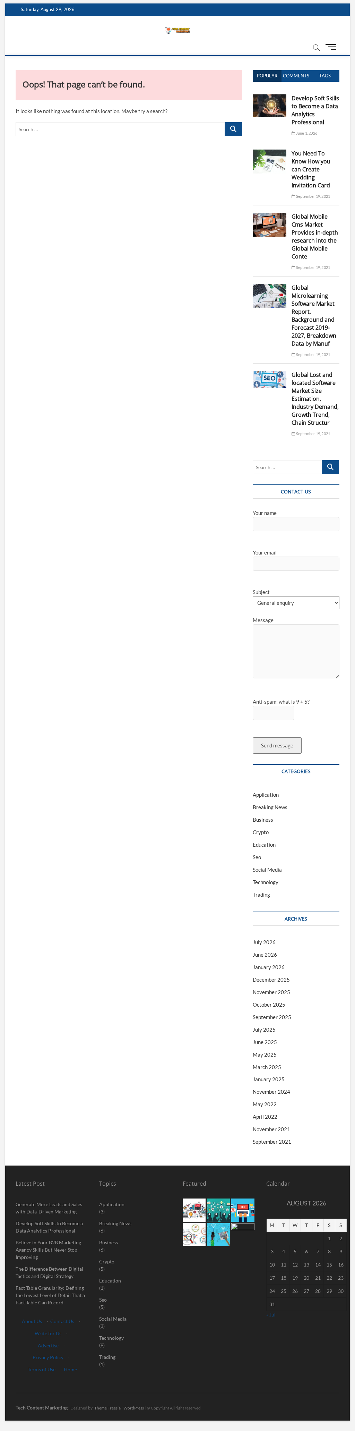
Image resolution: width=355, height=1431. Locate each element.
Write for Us (48, 1333)
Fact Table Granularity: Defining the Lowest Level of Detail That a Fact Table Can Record (50, 1295)
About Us (32, 1321)
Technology (265, 882)
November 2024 (271, 1092)
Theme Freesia (107, 1408)
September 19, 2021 (312, 196)
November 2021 (271, 1129)
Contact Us (62, 1321)
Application (266, 794)
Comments (296, 75)
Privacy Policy (48, 1357)
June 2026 (265, 954)
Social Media (267, 869)
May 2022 (265, 1104)
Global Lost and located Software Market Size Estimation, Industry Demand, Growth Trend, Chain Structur (315, 398)
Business (263, 819)
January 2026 (269, 967)
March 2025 (267, 1067)
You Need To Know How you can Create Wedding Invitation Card (311, 169)
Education (264, 844)
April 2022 (265, 1117)
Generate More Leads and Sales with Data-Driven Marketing (49, 1207)
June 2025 (265, 1042)
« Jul (271, 1315)
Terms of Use (41, 1369)
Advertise (48, 1345)
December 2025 (271, 979)
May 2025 (265, 1054)
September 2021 (272, 1141)
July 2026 (264, 942)
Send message (277, 745)
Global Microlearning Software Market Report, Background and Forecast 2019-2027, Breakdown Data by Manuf (314, 315)
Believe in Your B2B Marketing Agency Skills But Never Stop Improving (48, 1249)
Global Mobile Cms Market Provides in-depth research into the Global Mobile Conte (315, 236)
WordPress (133, 1408)
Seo (257, 857)
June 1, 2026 (306, 133)
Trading (261, 894)
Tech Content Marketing (42, 1408)
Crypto (261, 832)
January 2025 (269, 1079)
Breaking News (270, 807)
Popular (267, 75)
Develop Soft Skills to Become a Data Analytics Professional (49, 1227)
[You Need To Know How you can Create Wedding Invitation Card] (270, 153)
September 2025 (272, 1017)
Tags (325, 75)
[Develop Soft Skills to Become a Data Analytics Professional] (270, 98)
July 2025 (264, 1029)
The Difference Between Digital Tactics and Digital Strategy (49, 1272)
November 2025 (271, 992)
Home (70, 1369)
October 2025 (269, 1004)
